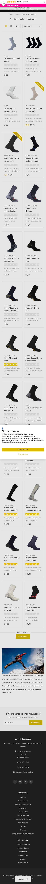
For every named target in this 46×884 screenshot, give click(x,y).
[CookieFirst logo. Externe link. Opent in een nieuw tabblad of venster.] (3, 428)
